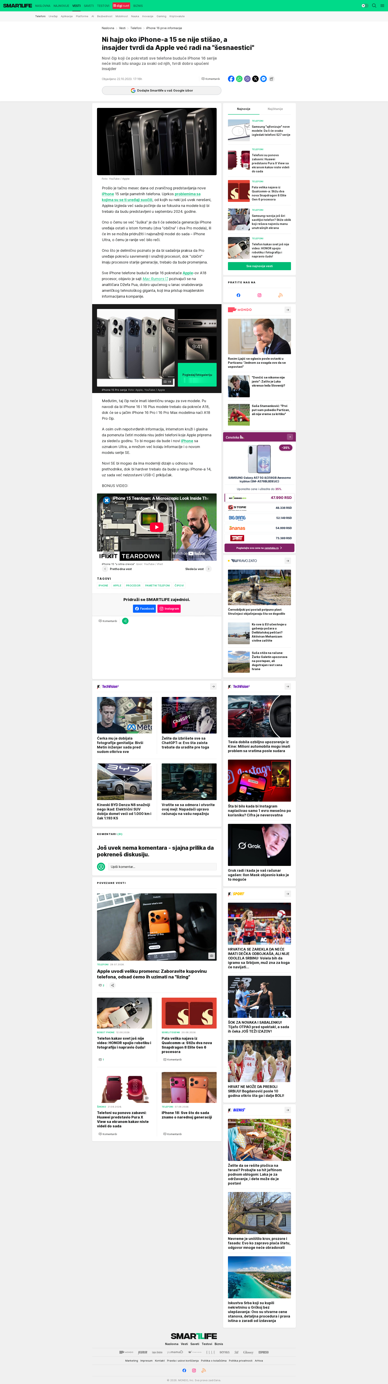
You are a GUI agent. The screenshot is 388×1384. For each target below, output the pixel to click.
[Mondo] (126, 1352)
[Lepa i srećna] (157, 1352)
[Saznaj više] (288, 310)
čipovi (179, 585)
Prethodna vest (121, 569)
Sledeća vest (194, 569)
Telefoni (135, 28)
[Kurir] (142, 1352)
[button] (210, 79)
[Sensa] (225, 1352)
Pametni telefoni (157, 585)
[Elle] (210, 1352)
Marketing (131, 1360)
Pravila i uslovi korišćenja (183, 1360)
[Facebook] (238, 295)
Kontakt (160, 1360)
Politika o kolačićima (214, 1360)
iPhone (103, 585)
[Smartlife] (17, 6)
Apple (117, 585)
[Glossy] (248, 1352)
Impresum (146, 1360)
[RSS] (280, 295)
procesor (133, 585)
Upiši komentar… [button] (123, 867)
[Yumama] (175, 1352)
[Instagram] (259, 295)
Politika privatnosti (240, 1360)
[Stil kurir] (236, 1352)
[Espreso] (264, 1352)
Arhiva (259, 1360)
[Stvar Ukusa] (194, 1352)
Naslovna (108, 28)
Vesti (122, 28)
